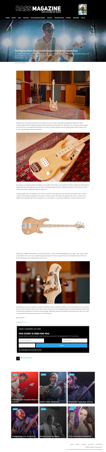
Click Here (24, 322)
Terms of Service (97, 449)
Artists (15, 374)
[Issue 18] (82, 9)
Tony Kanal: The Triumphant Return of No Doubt (25, 400)
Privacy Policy (89, 449)
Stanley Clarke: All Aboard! (49, 402)
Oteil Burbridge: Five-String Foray (23, 436)
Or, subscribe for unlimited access (30, 350)
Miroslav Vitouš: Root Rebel (49, 436)
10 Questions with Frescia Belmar (80, 436)
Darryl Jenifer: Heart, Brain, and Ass (80, 402)
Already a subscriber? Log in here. (30, 329)
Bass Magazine (19, 58)
